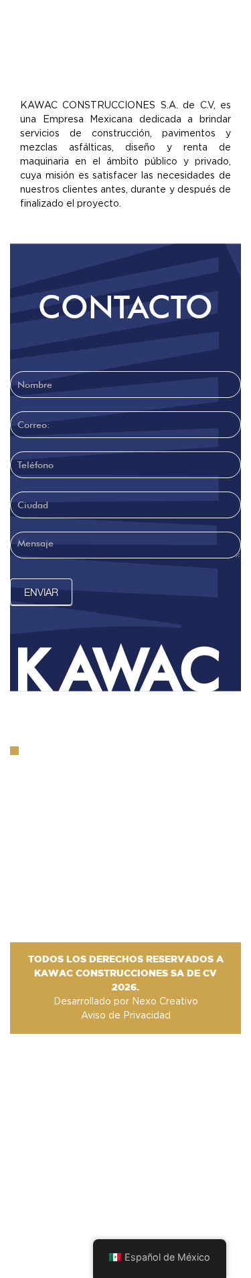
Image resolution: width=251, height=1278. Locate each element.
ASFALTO (60, 64)
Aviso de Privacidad (126, 1016)
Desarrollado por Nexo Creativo (126, 1001)
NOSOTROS (173, 64)
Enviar (41, 592)
